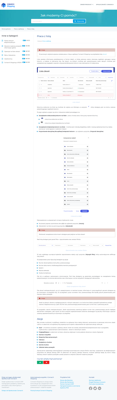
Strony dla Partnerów (67, 382)
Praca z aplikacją (46, 41)
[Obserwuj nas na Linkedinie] (99, 391)
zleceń (105, 54)
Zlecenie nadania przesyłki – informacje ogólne (13, 47)
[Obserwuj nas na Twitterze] (95, 391)
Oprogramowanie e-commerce (70, 386)
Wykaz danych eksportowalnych (9, 41)
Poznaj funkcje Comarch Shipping (41, 390)
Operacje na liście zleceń (12, 51)
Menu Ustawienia (9, 55)
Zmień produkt (86, 4)
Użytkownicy (8, 59)
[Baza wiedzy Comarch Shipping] (8, 4)
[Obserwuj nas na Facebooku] (91, 391)
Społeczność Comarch (105, 4)
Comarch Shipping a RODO (13, 62)
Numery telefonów (95, 380)
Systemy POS (64, 388)
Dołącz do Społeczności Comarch (12, 390)
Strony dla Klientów (66, 380)
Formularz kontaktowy (96, 384)
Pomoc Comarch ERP (67, 384)
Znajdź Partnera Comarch (97, 382)
